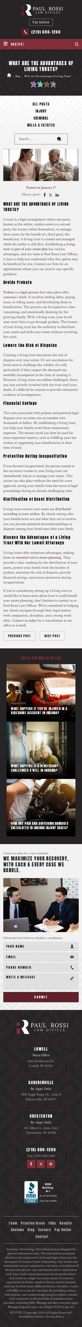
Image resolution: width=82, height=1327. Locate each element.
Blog (31, 1229)
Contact (41, 1236)
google (51, 1164)
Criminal (41, 118)
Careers (44, 1229)
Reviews (17, 1229)
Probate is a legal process (21, 292)
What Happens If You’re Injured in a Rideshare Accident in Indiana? (39, 711)
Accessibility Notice (31, 1316)
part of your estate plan (31, 249)
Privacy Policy (55, 1316)
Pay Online (41, 22)
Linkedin (57, 194)
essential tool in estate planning (38, 557)
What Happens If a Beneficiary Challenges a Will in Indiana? (34, 768)
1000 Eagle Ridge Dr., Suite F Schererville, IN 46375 (41, 1096)
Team (13, 1223)
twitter (51, 194)
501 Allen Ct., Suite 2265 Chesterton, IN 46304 (41, 1130)
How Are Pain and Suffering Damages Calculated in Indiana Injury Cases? (39, 825)
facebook (44, 194)
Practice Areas (33, 1223)
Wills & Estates (41, 125)
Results (65, 1223)
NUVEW (16, 1313)
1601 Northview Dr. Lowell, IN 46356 (41, 1063)
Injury (41, 111)
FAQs (52, 1223)
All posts (41, 104)
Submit (41, 997)
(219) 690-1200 (46, 32)
